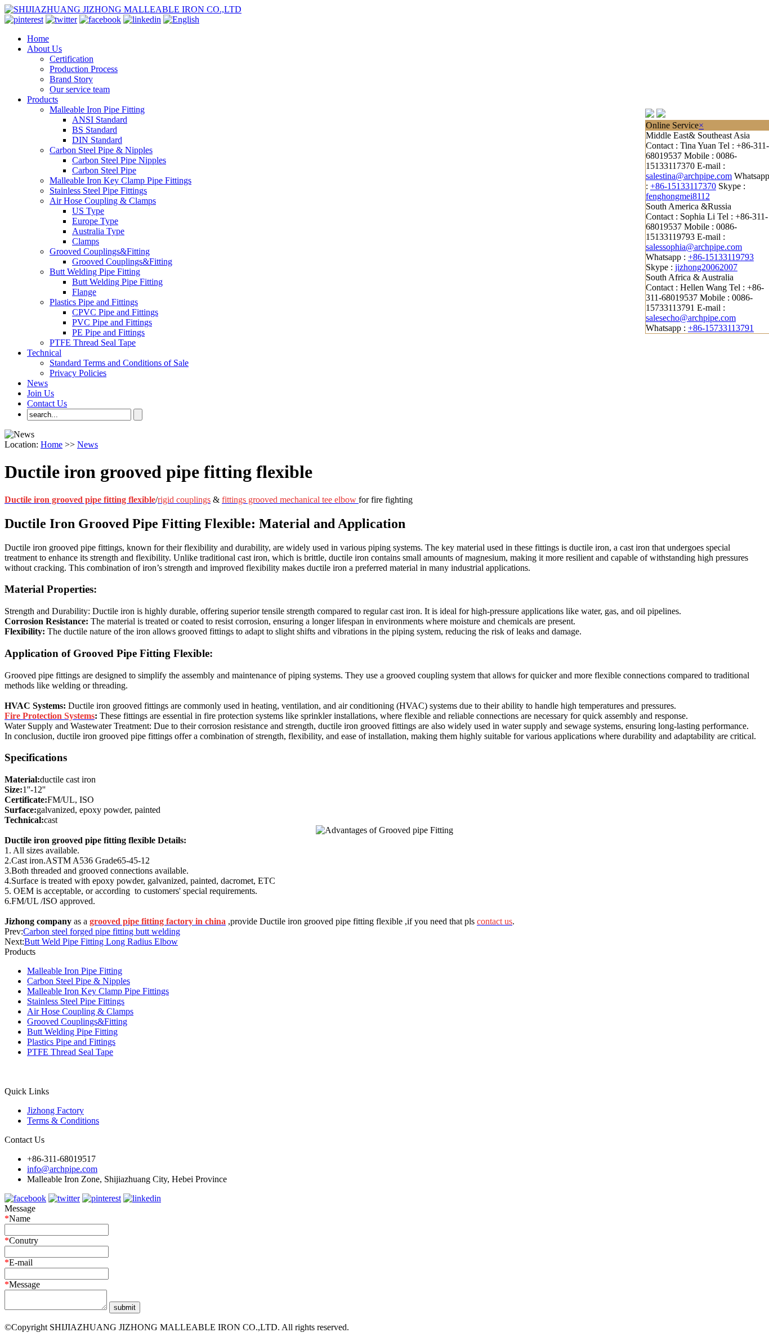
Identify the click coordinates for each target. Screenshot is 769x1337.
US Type (88, 211)
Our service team (80, 89)
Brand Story (71, 79)
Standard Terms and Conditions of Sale (119, 363)
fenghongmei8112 (678, 196)
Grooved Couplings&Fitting (100, 251)
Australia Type (98, 231)
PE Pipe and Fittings (108, 332)
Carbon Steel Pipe (104, 170)
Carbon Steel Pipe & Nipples (101, 150)
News (37, 383)
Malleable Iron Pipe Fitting (97, 109)
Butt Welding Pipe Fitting (95, 271)
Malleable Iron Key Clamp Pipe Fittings (120, 180)
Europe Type (95, 221)
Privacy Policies (78, 373)
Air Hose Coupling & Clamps (103, 200)
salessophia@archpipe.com (694, 247)
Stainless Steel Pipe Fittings (98, 190)
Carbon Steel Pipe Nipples (119, 160)
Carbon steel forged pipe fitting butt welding (101, 931)
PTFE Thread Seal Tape (93, 342)
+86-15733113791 (721, 328)
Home (38, 38)
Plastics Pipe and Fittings (94, 302)
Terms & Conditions (63, 1120)
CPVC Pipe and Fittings (115, 312)
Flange (84, 292)
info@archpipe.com (62, 1169)
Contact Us (47, 403)
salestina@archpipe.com (689, 176)
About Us (44, 48)
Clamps (85, 241)
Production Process (84, 69)
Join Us (40, 393)
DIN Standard (97, 140)
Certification (71, 59)
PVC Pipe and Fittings (112, 322)
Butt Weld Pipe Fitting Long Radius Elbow (101, 941)
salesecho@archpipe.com (691, 318)
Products (42, 99)
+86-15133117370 (683, 186)
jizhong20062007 (706, 267)
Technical (44, 352)
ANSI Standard (99, 119)
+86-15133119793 (721, 257)
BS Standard (94, 130)
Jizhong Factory (55, 1110)
